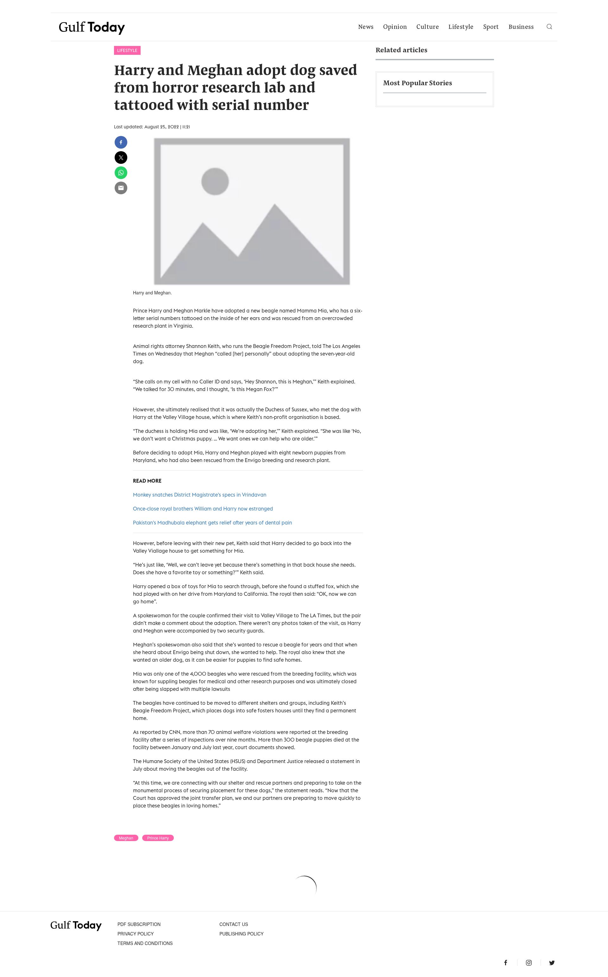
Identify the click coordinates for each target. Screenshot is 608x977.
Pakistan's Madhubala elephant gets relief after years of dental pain (212, 522)
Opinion (395, 27)
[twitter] (121, 157)
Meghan (126, 838)
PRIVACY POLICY (135, 933)
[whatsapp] (121, 172)
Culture (427, 27)
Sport (491, 27)
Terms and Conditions (145, 943)
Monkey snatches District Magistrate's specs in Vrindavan (199, 495)
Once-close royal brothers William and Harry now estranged (203, 508)
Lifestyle (461, 27)
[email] (121, 188)
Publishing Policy (241, 933)
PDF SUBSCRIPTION (139, 924)
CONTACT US (233, 924)
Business (521, 27)
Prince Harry (158, 838)
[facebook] (121, 142)
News (366, 27)
